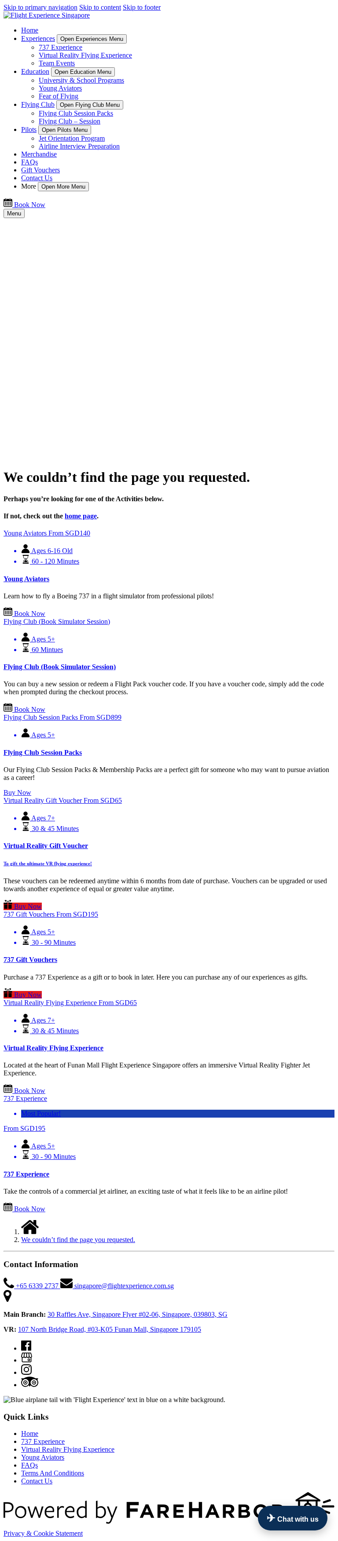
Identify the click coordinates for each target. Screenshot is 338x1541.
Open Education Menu (83, 72)
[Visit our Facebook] (26, 1348)
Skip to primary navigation (40, 7)
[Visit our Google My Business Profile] (26, 1360)
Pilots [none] (29, 129)
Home (29, 30)
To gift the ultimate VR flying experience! (48, 863)
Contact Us (36, 178)
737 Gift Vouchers (30, 959)
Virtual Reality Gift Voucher (46, 845)
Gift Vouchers (40, 170)
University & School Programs (81, 80)
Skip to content (100, 7)
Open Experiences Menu (91, 39)
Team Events (57, 63)
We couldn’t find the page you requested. (78, 1239)
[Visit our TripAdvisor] (29, 1384)
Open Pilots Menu (65, 130)
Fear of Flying (58, 96)
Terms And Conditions (52, 1473)
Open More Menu (63, 186)
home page (81, 516)
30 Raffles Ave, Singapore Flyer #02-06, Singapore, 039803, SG (138, 1314)
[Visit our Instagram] (26, 1372)
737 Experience (60, 47)
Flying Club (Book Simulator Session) (60, 666)
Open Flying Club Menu (90, 105)
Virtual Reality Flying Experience (85, 55)
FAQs (29, 162)
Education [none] (35, 71)
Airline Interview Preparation (79, 146)
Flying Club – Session (69, 121)
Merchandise (39, 154)
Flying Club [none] (38, 104)
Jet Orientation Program (72, 138)
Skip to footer (142, 7)
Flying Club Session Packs (76, 113)
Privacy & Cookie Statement (43, 1533)
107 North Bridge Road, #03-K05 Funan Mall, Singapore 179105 (109, 1329)
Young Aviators (60, 88)
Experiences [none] (38, 38)
